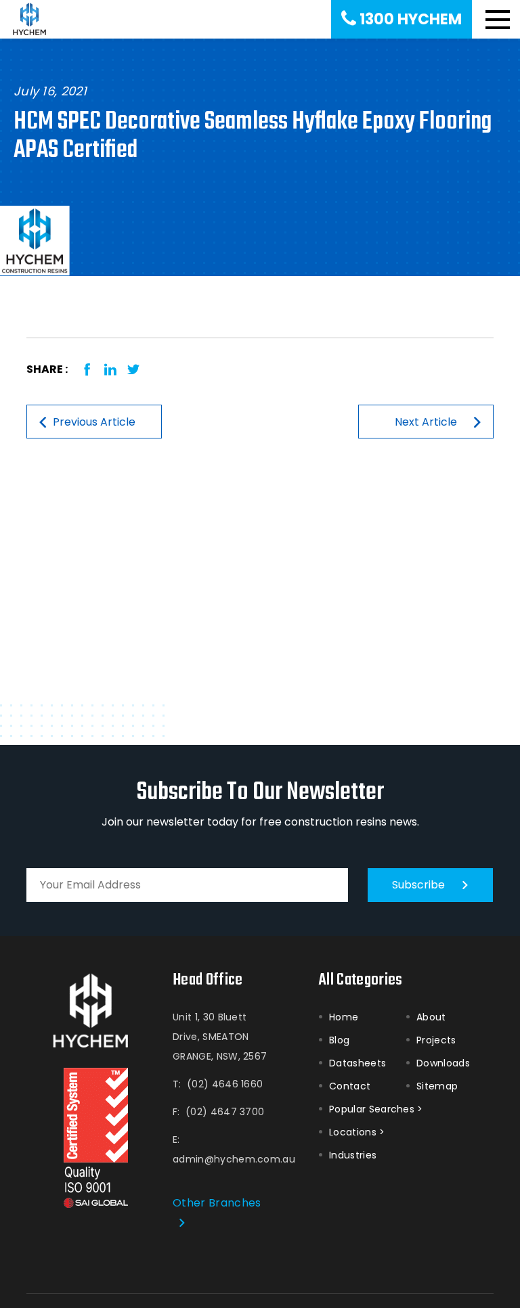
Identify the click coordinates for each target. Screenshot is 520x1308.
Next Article (426, 422)
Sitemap (437, 1086)
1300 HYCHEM (411, 19)
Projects (436, 1040)
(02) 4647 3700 (225, 1112)
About (431, 1017)
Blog (339, 1040)
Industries (352, 1155)
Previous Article (94, 422)
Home (343, 1017)
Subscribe (418, 885)
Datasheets (357, 1063)
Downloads (443, 1063)
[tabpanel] (260, 241)
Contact (349, 1086)
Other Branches (217, 1203)
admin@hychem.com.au (234, 1159)
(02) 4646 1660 (225, 1084)
